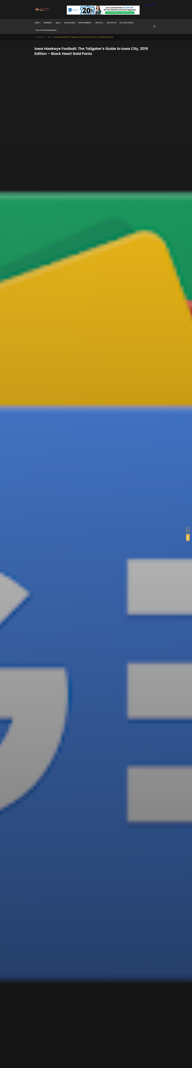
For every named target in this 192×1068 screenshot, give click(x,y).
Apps (58, 23)
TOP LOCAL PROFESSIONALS (45, 30)
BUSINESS (47, 23)
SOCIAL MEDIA (69, 23)
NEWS (37, 23)
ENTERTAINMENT (84, 23)
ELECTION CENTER (126, 23)
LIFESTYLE (98, 23)
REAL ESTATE (112, 23)
